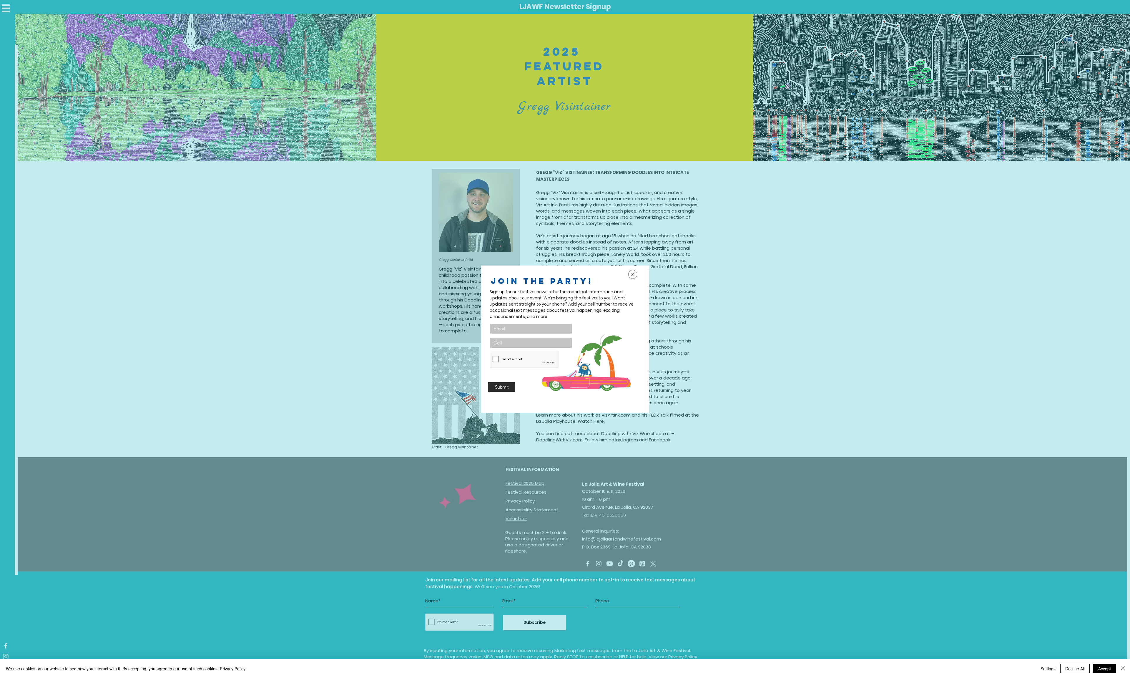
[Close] (1122, 668)
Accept (1104, 669)
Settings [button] (1048, 669)
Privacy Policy (232, 669)
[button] (632, 274)
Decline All (1075, 669)
